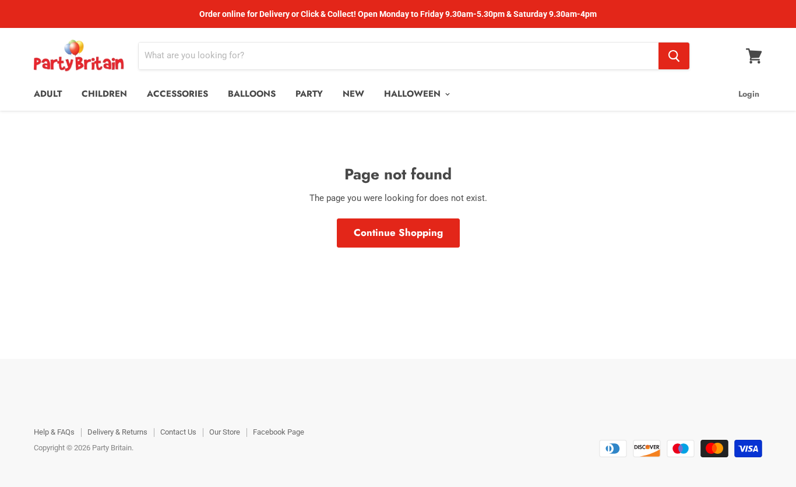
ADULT (48, 93)
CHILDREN (104, 93)
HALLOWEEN (413, 93)
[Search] (673, 56)
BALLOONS (252, 93)
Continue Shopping (398, 232)
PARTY (309, 93)
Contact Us (178, 432)
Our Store (224, 432)
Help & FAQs (54, 432)
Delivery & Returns (117, 432)
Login (748, 94)
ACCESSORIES (177, 93)
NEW (353, 93)
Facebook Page (278, 432)
